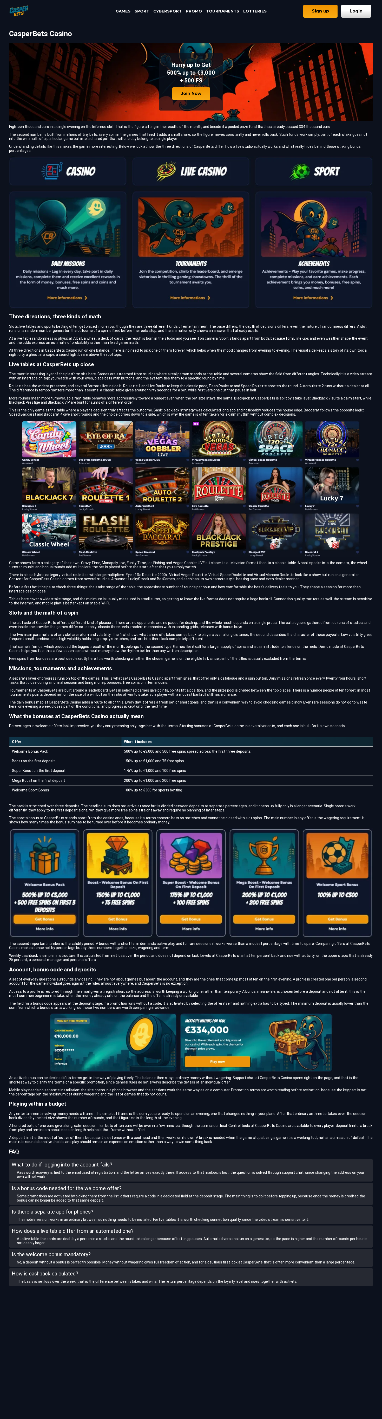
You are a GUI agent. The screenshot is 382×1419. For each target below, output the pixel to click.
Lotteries (255, 11)
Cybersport (167, 11)
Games (123, 11)
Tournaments (222, 11)
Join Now (191, 93)
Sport (142, 11)
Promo (194, 11)
